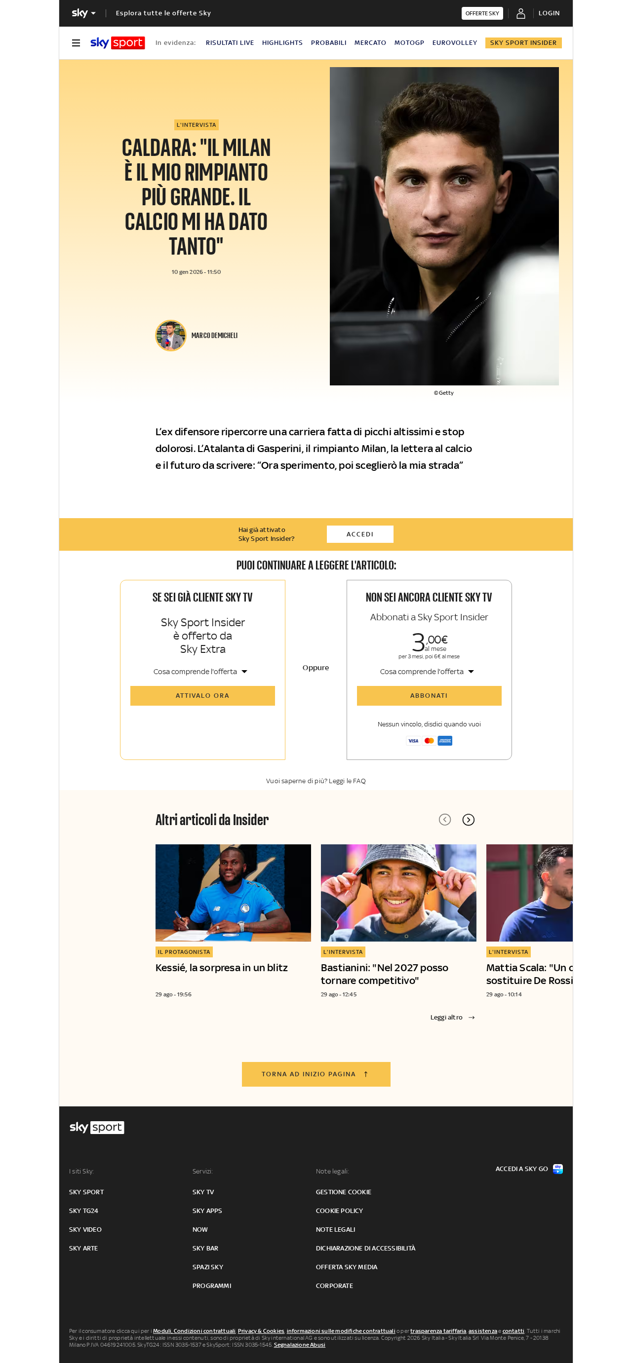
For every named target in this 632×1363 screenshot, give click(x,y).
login (549, 13)
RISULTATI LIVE (230, 42)
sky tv (203, 1192)
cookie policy (339, 1210)
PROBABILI (329, 42)
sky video (85, 1229)
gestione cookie (343, 1192)
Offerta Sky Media (346, 1267)
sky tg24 (84, 1210)
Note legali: (332, 1171)
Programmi (212, 1285)
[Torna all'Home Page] (118, 43)
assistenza (483, 1330)
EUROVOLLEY (455, 42)
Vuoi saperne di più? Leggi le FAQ (316, 781)
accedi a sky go (522, 1169)
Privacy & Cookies (261, 1330)
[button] (468, 820)
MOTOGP (410, 42)
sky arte (83, 1248)
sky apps (208, 1210)
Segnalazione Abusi (300, 1344)
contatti (514, 1330)
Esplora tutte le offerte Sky (163, 13)
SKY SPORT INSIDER (523, 42)
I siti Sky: (81, 1171)
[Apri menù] (76, 43)
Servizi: (203, 1171)
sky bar (205, 1248)
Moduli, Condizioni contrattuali (194, 1330)
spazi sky (208, 1267)
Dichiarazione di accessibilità (365, 1248)
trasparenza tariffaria (438, 1330)
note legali (335, 1229)
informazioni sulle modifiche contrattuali (341, 1330)
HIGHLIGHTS (282, 42)
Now (200, 1229)
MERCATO (371, 42)
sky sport (86, 1192)
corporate (334, 1285)
